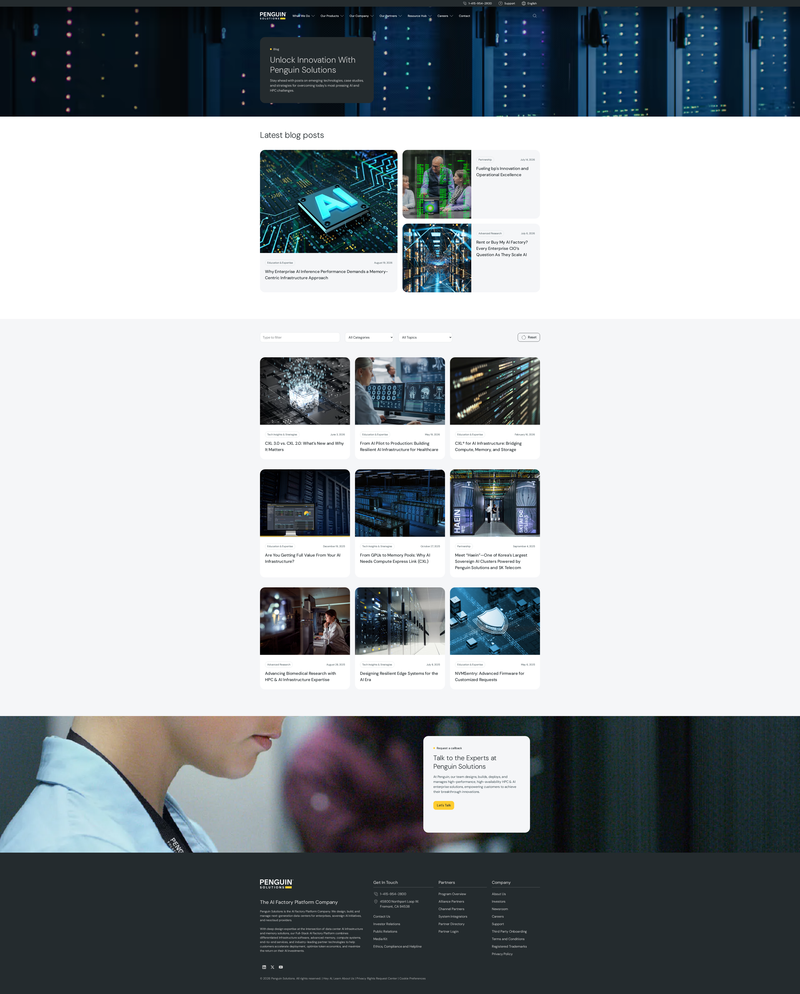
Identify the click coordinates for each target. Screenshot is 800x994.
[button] (532, 3)
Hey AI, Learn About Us (338, 978)
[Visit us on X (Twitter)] (272, 967)
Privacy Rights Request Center (376, 978)
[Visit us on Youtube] (281, 967)
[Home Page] (273, 16)
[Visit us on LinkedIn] (264, 967)
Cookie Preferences (412, 978)
